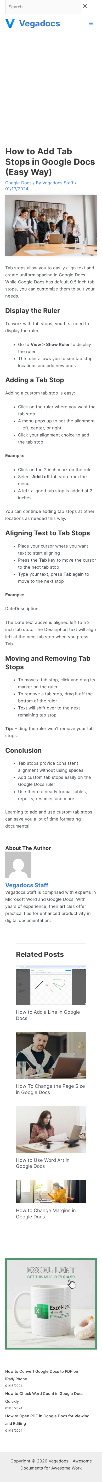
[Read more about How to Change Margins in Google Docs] (51, 1191)
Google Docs (18, 182)
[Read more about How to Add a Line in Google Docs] (51, 984)
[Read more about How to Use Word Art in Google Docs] (51, 1129)
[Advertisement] (51, 86)
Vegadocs (39, 23)
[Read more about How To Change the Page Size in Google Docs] (51, 1055)
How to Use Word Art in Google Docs (43, 1163)
